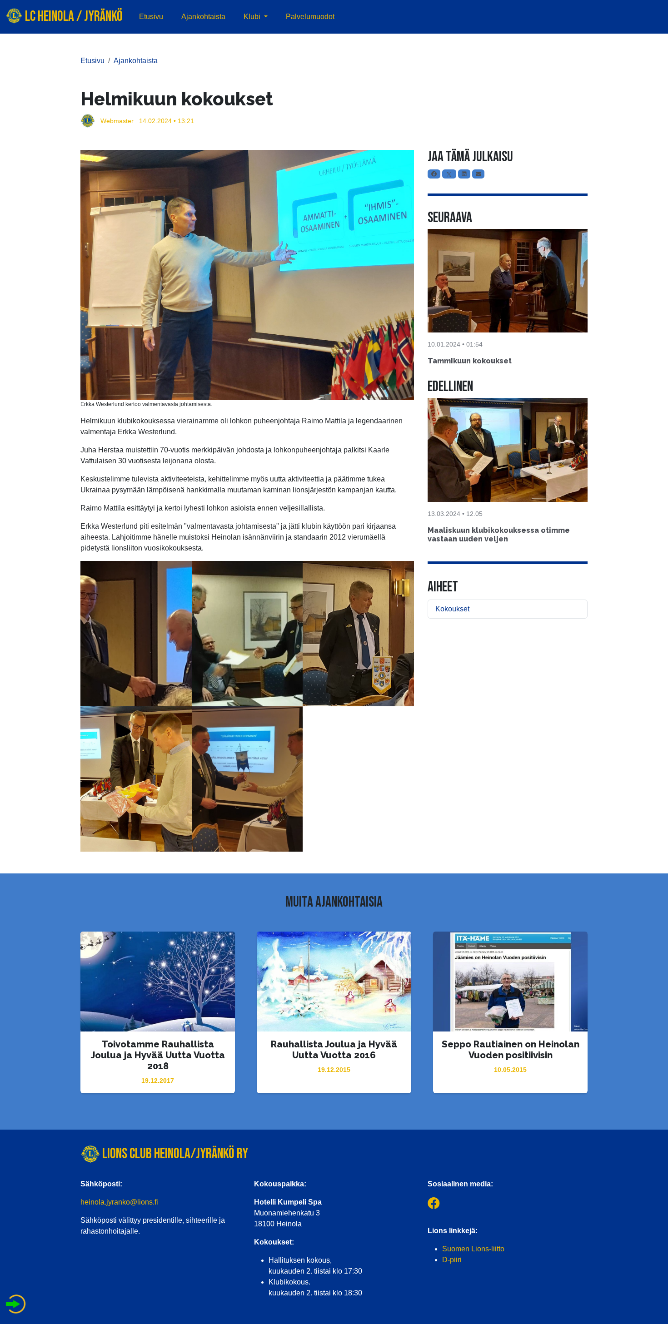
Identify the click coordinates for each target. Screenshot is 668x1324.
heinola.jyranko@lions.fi (119, 1202)
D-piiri (452, 1260)
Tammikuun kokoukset (470, 361)
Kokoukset (452, 609)
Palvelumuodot (310, 16)
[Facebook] (434, 174)
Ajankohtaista (203, 16)
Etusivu (151, 16)
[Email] (478, 174)
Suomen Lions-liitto (473, 1249)
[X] (449, 174)
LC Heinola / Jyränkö (73, 16)
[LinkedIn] (464, 174)
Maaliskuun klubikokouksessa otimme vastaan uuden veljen (499, 534)
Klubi (253, 16)
